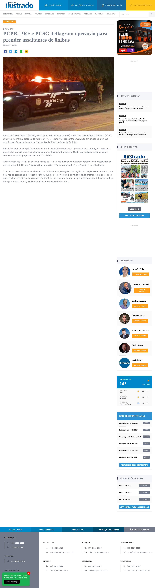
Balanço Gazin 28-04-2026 (128, 423)
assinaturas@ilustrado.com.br (62, 552)
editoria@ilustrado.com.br (99, 552)
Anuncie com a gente (142, 5)
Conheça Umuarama (108, 530)
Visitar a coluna (141, 274)
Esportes (61, 14)
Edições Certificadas (84, 5)
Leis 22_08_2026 (125, 485)
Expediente (77, 530)
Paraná (28, 14)
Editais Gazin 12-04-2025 (128, 457)
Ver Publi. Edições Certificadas (134, 465)
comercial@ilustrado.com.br (100, 570)
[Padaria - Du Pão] (134, 37)
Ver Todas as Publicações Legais (134, 507)
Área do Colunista (139, 530)
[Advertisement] (134, 75)
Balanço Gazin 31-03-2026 (128, 430)
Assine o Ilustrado (113, 5)
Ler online (134, 209)
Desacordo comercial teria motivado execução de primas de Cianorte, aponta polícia (133, 120)
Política (38, 14)
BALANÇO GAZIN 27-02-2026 (130, 437)
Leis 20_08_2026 (125, 499)
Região (19, 14)
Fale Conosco (46, 530)
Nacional (99, 14)
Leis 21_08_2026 (125, 492)
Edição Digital (55, 5)
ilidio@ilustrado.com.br (59, 570)
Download (144, 485)
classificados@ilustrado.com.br (140, 552)
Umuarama (8, 14)
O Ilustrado (15, 530)
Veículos (88, 14)
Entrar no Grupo (11, 582)
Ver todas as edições (134, 216)
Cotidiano (49, 14)
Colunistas (111, 14)
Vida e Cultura (74, 14)
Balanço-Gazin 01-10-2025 (128, 443)
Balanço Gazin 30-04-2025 (128, 450)
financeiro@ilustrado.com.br (139, 570)
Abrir (146, 423)
